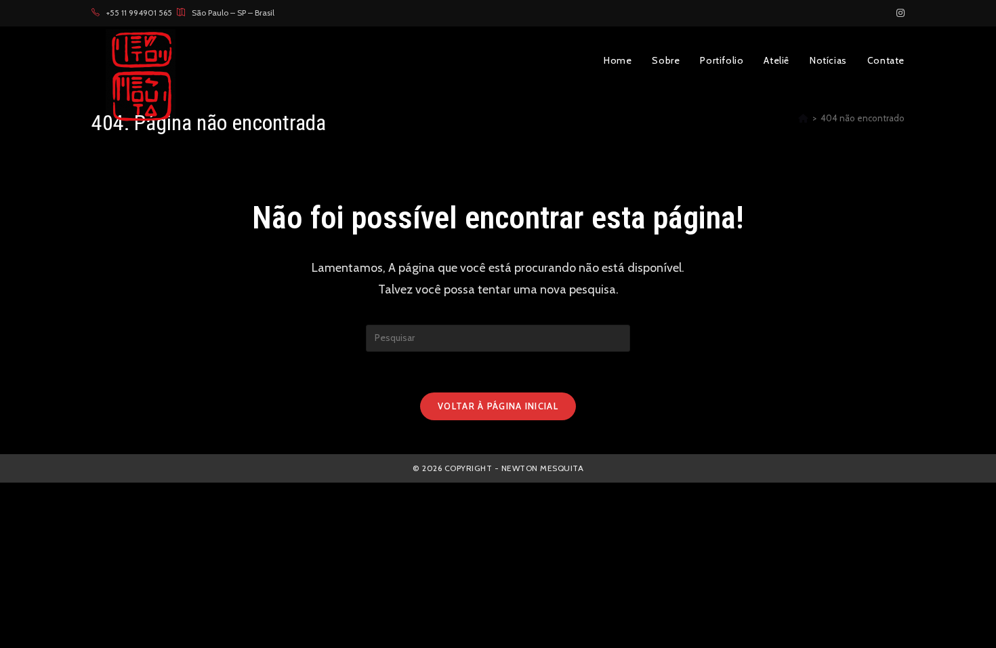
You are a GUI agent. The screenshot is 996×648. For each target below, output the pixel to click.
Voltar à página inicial (498, 406)
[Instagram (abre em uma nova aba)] (898, 13)
